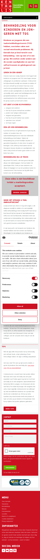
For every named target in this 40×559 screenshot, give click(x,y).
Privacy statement (7, 521)
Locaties (4, 514)
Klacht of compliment (9, 516)
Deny (20, 319)
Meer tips (10, 409)
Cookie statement (7, 519)
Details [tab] (20, 243)
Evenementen (6, 511)
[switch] (35, 284)
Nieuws (4, 509)
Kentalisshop (6, 506)
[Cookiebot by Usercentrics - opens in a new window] (29, 237)
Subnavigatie (8, 17)
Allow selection (20, 313)
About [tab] (33, 243)
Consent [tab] (7, 243)
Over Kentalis (6, 501)
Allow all (20, 306)
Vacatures (5, 504)
